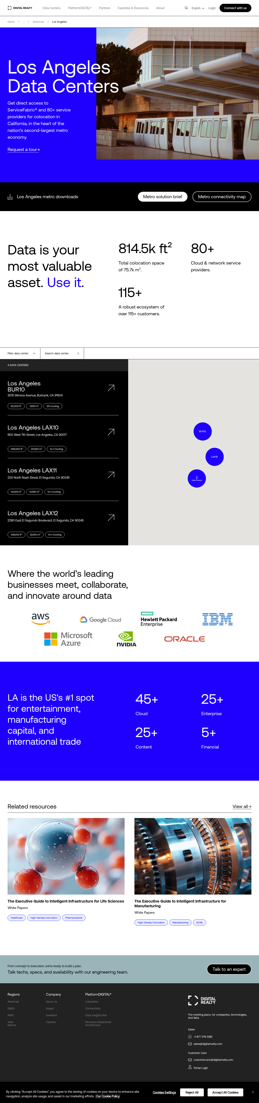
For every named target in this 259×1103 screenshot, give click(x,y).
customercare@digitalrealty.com (213, 1059)
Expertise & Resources (133, 8)
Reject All (192, 1092)
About (160, 8)
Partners (104, 8)
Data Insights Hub (96, 1015)
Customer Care (197, 1052)
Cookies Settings (164, 1092)
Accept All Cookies (225, 1092)
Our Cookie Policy (108, 1096)
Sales (191, 1029)
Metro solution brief (162, 196)
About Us (51, 1001)
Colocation (91, 1001)
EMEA (11, 1008)
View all (240, 806)
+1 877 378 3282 (203, 1036)
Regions (14, 994)
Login (212, 8)
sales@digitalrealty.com (208, 1043)
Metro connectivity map (222, 196)
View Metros (12, 1024)
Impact (50, 1008)
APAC (11, 1015)
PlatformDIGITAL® (79, 8)
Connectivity (92, 1008)
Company (53, 994)
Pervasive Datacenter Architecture (98, 1024)
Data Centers (51, 8)
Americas (13, 1001)
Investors (51, 1015)
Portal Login (201, 1067)
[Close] (253, 1092)
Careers (51, 1022)
